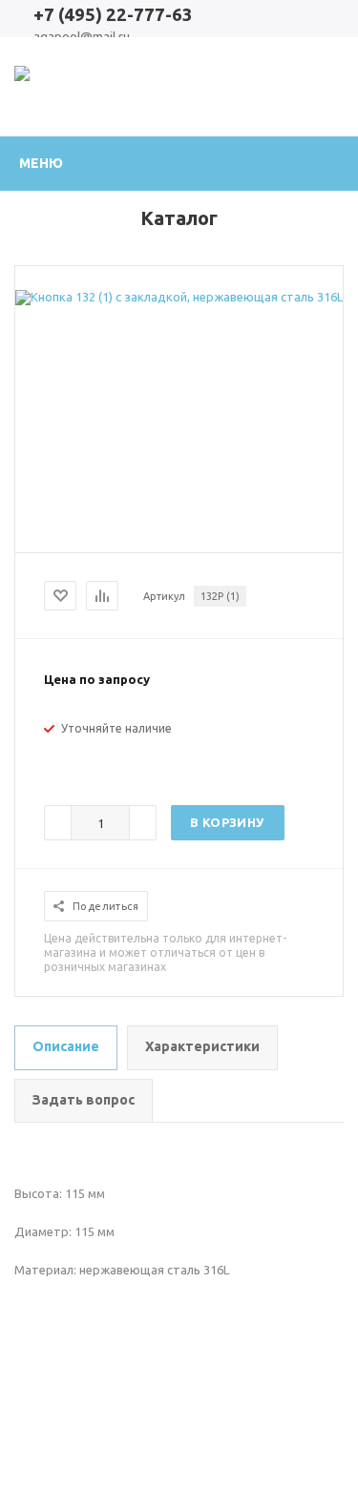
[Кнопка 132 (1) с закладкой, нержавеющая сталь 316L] (179, 296)
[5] (129, 760)
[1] (53, 760)
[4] (110, 760)
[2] (72, 760)
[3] (91, 760)
